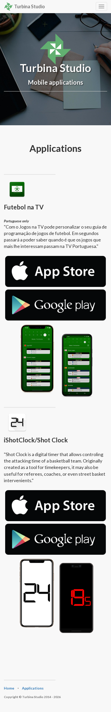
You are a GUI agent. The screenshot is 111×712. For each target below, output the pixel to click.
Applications (33, 688)
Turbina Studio (29, 6)
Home (9, 688)
